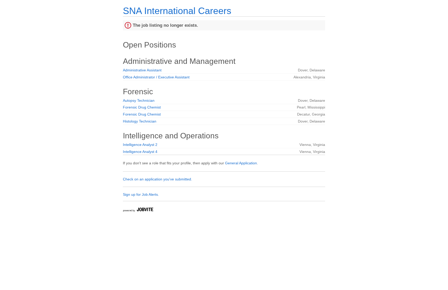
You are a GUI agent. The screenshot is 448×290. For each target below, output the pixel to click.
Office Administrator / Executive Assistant (156, 77)
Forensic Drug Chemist (142, 107)
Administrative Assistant (142, 70)
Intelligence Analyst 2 (140, 145)
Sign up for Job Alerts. (141, 194)
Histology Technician (139, 121)
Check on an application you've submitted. (157, 179)
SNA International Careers (177, 10)
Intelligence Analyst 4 (140, 152)
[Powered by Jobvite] (138, 210)
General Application (241, 163)
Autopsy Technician (139, 100)
